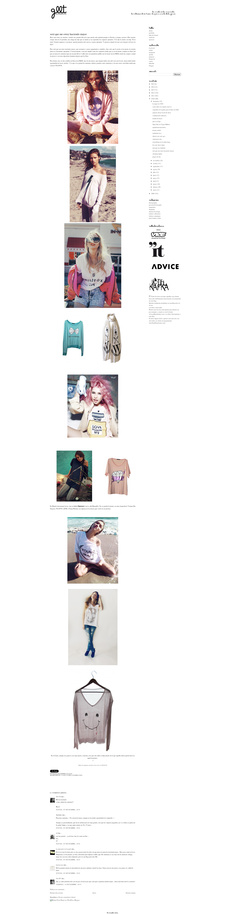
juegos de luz (157, 157)
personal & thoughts (155, 205)
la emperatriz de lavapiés (63, 849)
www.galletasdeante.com (156, 314)
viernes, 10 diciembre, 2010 (68, 884)
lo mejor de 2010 (158, 104)
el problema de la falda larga (161, 142)
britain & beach (157, 118)
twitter (151, 50)
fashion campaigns (154, 216)
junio (155, 175)
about (150, 31)
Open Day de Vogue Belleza (161, 124)
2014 (153, 87)
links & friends (153, 35)
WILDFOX (58, 65)
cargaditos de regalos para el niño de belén (166, 110)
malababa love (157, 133)
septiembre (156, 166)
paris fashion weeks (155, 218)
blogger (151, 66)
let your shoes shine (159, 145)
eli (56, 833)
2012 (153, 93)
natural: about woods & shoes (162, 113)
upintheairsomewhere (159, 127)
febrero (155, 187)
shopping (152, 209)
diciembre (156, 101)
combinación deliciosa (159, 116)
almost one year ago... (159, 136)
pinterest (151, 57)
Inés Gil (58, 796)
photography (153, 203)
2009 (153, 193)
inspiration (152, 207)
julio (154, 172)
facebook (152, 48)
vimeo (151, 61)
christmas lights (157, 154)
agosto (155, 169)
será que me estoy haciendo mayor (68, 34)
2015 (153, 84)
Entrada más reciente (56, 893)
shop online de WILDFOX (100, 765)
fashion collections (154, 214)
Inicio (94, 893)
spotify (151, 55)
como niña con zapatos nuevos (162, 107)
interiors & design (154, 212)
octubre (155, 163)
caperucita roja (157, 139)
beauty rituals (157, 130)
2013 (153, 90)
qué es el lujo (157, 121)
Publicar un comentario (57, 889)
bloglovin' (152, 59)
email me (152, 37)
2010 (153, 99)
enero (155, 190)
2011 (153, 96)
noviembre (156, 160)
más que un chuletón (159, 148)
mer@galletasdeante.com (157, 323)
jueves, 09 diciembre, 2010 (68, 810)
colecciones (66, 775)
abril (154, 181)
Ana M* (58, 878)
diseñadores (77, 775)
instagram (152, 52)
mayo (155, 178)
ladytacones (59, 865)
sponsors (151, 40)
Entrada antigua (131, 893)
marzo (155, 184)
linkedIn (151, 63)
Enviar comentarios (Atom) (67, 897)
